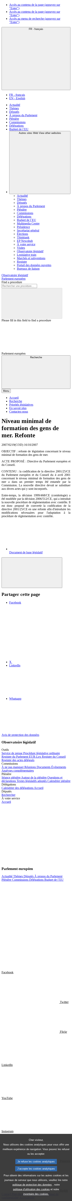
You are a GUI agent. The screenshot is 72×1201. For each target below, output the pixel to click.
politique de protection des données (32, 1184)
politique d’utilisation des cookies (31, 1189)
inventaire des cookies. (36, 1194)
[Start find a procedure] (32, 303)
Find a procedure (12, 282)
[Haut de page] (32, 572)
